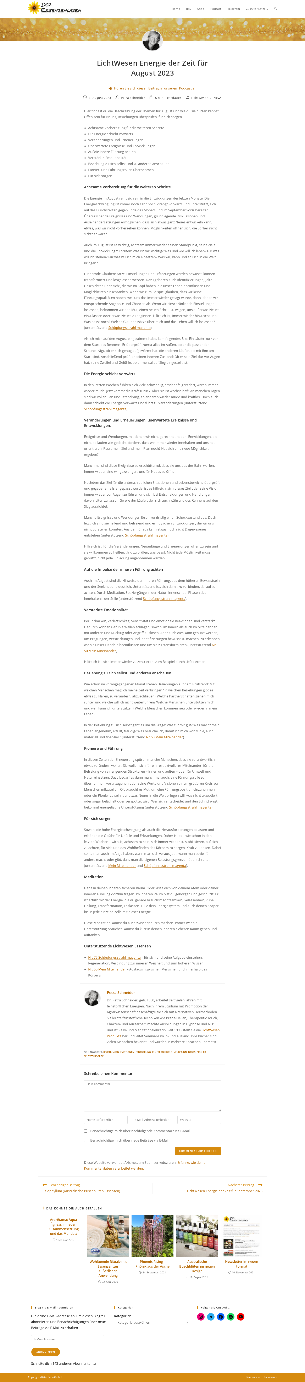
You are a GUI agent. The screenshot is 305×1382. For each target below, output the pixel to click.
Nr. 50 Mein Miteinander (107, 969)
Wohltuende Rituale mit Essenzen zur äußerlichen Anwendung (108, 1268)
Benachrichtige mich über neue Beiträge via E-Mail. (129, 1140)
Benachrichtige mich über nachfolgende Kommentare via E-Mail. (140, 1131)
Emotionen (127, 1052)
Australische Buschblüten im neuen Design (197, 1266)
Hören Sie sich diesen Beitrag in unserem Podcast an (154, 88)
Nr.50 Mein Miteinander (164, 737)
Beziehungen (111, 1052)
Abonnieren (45, 1352)
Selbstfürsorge (94, 1056)
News (218, 98)
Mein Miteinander (122, 865)
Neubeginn (180, 1052)
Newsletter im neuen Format (241, 1263)
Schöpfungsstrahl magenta (129, 327)
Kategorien (122, 1316)
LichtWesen (200, 98)
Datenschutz (253, 1377)
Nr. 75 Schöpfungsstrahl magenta (114, 957)
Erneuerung (143, 1052)
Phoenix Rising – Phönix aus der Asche (152, 1263)
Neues (191, 1052)
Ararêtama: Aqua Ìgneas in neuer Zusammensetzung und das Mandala (64, 1226)
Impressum (270, 1377)
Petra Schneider (133, 98)
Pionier (201, 1052)
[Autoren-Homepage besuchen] (92, 997)
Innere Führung (162, 1052)
